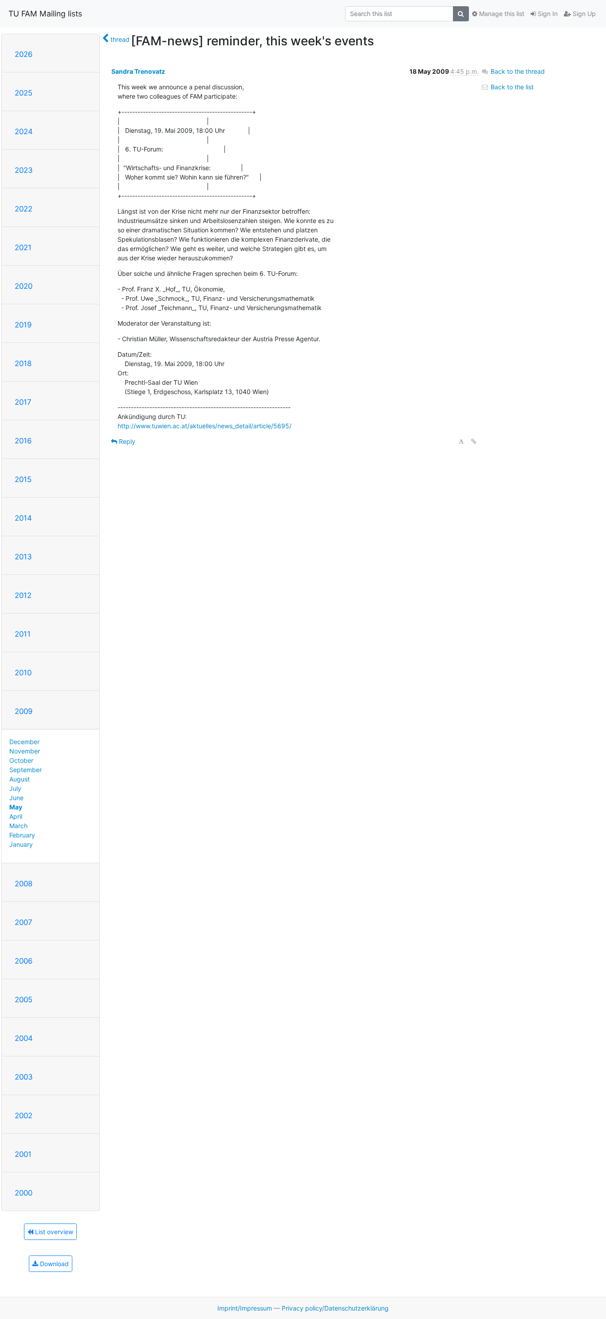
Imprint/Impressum (244, 1308)
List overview (53, 1231)
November (24, 751)
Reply (126, 441)
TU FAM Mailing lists (45, 13)
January (21, 844)
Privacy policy (302, 1308)
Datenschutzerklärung (356, 1308)
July (15, 788)
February (22, 835)
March (18, 825)
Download (53, 1263)
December (24, 741)
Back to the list (511, 87)
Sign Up (583, 13)
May (15, 807)
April (15, 816)
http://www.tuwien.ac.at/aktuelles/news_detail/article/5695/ (204, 426)
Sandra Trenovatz (138, 71)
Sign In (547, 13)
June (16, 797)
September (25, 769)
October (21, 760)
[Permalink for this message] (474, 441)
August (19, 779)
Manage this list (500, 13)
